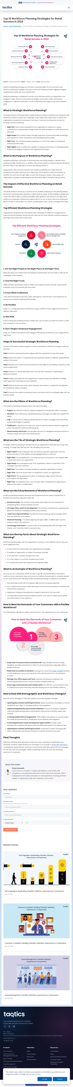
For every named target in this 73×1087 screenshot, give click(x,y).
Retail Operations (15, 26)
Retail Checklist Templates (58, 1057)
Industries (30, 1048)
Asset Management (9, 1064)
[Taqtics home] (7, 7)
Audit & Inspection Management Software (10, 1055)
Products (6, 1048)
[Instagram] (14, 1026)
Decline (60, 1079)
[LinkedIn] (5, 1026)
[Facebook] (9, 1026)
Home (5, 26)
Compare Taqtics (55, 1059)
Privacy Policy (36, 1074)
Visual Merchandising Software (12, 1061)
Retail (28, 1051)
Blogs (52, 1054)
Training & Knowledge (10, 1067)
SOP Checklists (7, 1051)
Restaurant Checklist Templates (56, 1063)
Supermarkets (31, 1054)
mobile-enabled (57, 671)
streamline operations (59, 745)
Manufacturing (31, 1059)
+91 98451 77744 (8, 1041)
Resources (54, 1048)
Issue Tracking (7, 1059)
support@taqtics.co (9, 1038)
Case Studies (54, 1051)
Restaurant (30, 1057)
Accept (44, 1079)
